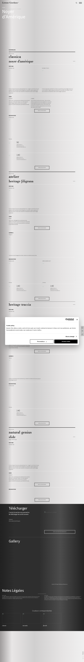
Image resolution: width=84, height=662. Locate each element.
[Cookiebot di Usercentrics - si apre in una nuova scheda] (67, 319)
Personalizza (41, 341)
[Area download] (82, 327)
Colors (3, 7)
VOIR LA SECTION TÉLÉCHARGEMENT (59, 531)
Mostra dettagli (70, 336)
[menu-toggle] (80, 2)
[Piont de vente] (82, 331)
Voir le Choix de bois (42, 110)
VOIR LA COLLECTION (42, 167)
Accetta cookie (66, 341)
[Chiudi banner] (77, 319)
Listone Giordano (10, 2)
